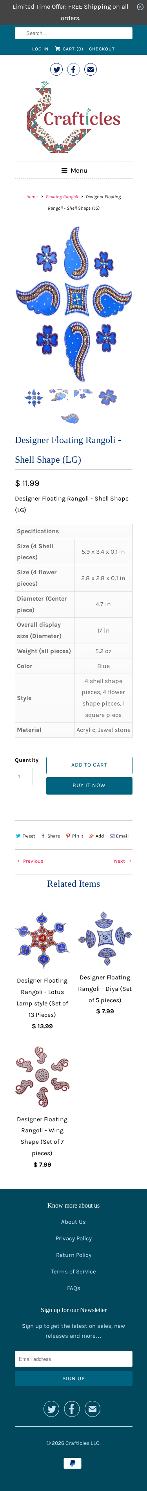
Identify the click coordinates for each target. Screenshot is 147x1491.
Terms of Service (73, 1271)
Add (100, 836)
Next (120, 861)
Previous (33, 861)
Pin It (77, 836)
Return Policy (73, 1254)
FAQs (73, 1288)
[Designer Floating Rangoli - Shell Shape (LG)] (73, 304)
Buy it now (89, 785)
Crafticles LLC (82, 1443)
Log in (40, 49)
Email (122, 836)
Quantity (26, 760)
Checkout (102, 49)
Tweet (29, 836)
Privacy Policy (74, 1238)
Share (53, 836)
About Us (73, 1221)
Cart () (72, 49)
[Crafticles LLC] (74, 118)
